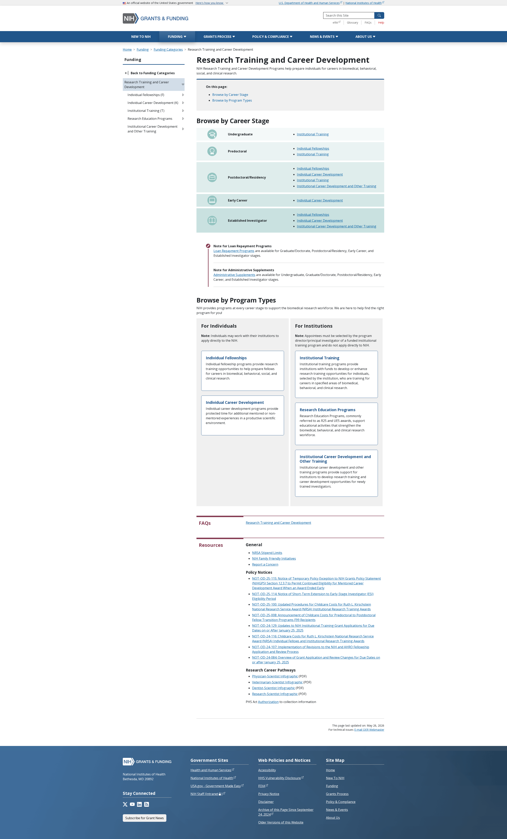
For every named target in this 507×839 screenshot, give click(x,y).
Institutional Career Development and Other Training (336, 186)
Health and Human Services (211, 770)
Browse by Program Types (232, 100)
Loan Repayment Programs (233, 251)
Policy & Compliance (271, 36)
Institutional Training (313, 134)
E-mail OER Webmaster (369, 730)
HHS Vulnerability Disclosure (279, 778)
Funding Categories (168, 49)
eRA (335, 22)
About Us (364, 36)
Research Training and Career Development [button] (146, 84)
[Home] (172, 18)
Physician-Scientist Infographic (275, 676)
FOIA (261, 786)
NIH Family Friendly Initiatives (274, 558)
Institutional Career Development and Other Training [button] (152, 128)
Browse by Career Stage (230, 94)
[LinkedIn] (139, 804)
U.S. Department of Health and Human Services (309, 3)
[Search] (379, 15)
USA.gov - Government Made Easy (216, 786)
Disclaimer (266, 802)
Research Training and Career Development (278, 522)
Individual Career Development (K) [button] (153, 103)
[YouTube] (132, 804)
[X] (125, 804)
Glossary (352, 22)
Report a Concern (265, 564)
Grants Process (218, 36)
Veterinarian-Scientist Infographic (277, 682)
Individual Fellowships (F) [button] (146, 95)
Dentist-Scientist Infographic (273, 688)
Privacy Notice (268, 794)
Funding (175, 36)
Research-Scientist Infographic (275, 694)
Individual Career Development (320, 174)
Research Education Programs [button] (150, 118)
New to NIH (141, 36)
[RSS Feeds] (146, 804)
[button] (154, 73)
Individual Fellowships (313, 148)
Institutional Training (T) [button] (146, 110)
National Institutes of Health (363, 3)
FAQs (368, 22)
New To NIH (335, 778)
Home (127, 49)
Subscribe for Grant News (144, 818)
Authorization (268, 702)
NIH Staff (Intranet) (206, 794)
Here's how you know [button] (209, 3)
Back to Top (489, 831)
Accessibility (267, 770)
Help (381, 22)
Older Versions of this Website (280, 822)
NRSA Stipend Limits (267, 553)
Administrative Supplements (234, 275)
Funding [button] (132, 59)
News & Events (322, 36)
